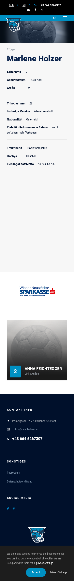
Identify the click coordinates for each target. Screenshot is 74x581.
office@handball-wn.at (25, 429)
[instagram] (42, 9)
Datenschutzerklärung (19, 481)
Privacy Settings (58, 572)
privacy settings (44, 563)
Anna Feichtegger (43, 368)
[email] (28, 9)
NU (23, 5)
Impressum (13, 472)
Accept (36, 572)
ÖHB (11, 5)
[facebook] (35, 9)
